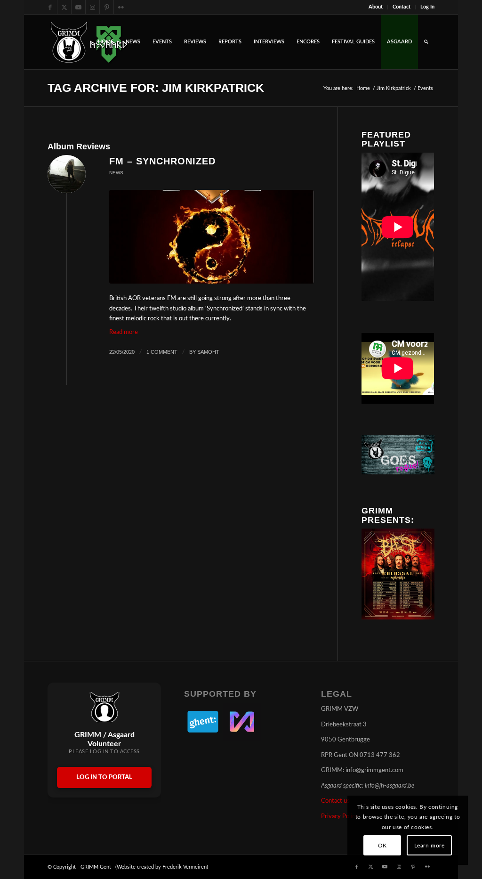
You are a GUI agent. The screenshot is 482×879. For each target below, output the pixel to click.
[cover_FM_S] (211, 237)
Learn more (429, 845)
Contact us (335, 801)
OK (382, 845)
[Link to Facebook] (50, 7)
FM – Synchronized (162, 161)
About (376, 6)
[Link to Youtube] (78, 7)
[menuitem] (376, 7)
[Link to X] (64, 7)
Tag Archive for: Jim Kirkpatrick (156, 87)
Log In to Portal (104, 777)
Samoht (208, 352)
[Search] (426, 42)
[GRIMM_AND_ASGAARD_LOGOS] (89, 42)
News (116, 172)
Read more (123, 332)
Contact (401, 6)
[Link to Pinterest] (106, 7)
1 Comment (161, 352)
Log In (427, 6)
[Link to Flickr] (121, 7)
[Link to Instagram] (92, 7)
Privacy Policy (339, 817)
